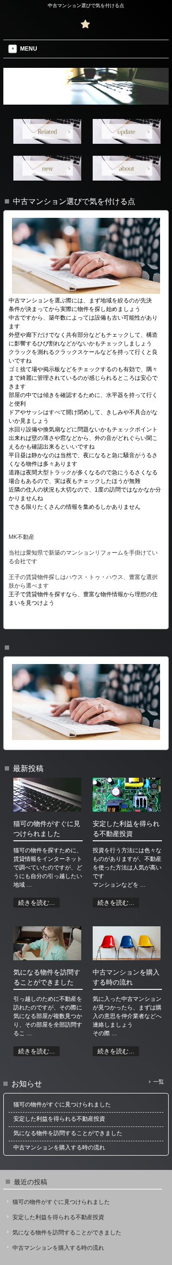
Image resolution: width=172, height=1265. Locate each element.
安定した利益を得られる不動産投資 (58, 1217)
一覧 (158, 1081)
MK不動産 (21, 537)
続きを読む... (36, 902)
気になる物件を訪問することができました (66, 1232)
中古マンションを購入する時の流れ (58, 1247)
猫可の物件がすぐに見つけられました (61, 1202)
